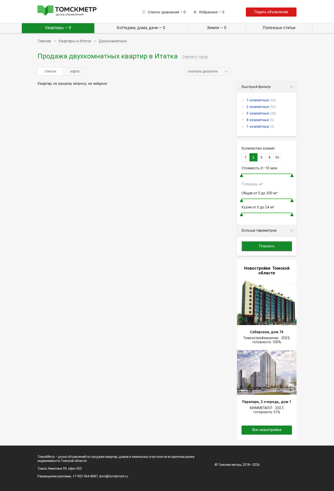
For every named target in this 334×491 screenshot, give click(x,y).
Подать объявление (271, 12)
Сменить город (195, 57)
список (50, 71)
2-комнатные (261, 107)
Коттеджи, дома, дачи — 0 (141, 27)
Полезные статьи (279, 27)
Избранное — (211, 12)
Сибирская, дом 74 (266, 332)
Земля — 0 (216, 27)
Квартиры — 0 (58, 27)
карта (74, 71)
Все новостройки (266, 430)
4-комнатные (260, 120)
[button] (207, 71)
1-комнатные (261, 100)
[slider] (241, 175)
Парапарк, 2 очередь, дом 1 (266, 402)
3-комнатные (261, 113)
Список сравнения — (167, 12)
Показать (266, 246)
